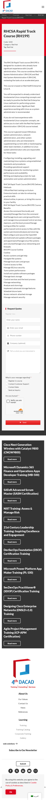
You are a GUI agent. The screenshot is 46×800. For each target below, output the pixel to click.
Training (23, 725)
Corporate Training (23, 734)
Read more (12, 459)
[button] (43, 7)
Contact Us (23, 703)
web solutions (9, 744)
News (23, 707)
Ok (10, 792)
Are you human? (12, 396)
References (23, 712)
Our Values (23, 699)
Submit (23, 764)
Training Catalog (23, 729)
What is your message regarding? (19, 377)
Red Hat (15, 44)
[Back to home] (7, 7)
